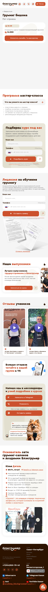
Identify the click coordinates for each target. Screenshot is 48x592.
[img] (24, 367)
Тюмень (29, 558)
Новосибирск (31, 556)
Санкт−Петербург (35, 550)
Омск (28, 554)
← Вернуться (7, 11)
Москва (29, 552)
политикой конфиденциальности (35, 217)
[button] (23, 251)
